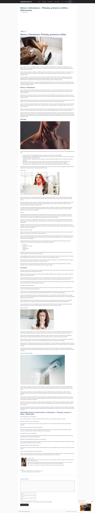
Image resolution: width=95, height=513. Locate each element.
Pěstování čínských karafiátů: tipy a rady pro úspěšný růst (30, 471)
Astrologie (44, 1)
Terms (72, 511)
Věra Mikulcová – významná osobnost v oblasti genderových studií (32, 470)
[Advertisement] (47, 21)
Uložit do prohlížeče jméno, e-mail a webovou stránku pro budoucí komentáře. (36, 501)
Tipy (62, 1)
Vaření (66, 1)
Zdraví (70, 1)
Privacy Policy (68, 511)
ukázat (25, 31)
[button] (73, 1)
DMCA (75, 511)
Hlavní (39, 1)
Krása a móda (50, 1)
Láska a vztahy (56, 1)
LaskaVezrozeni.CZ (26, 1)
